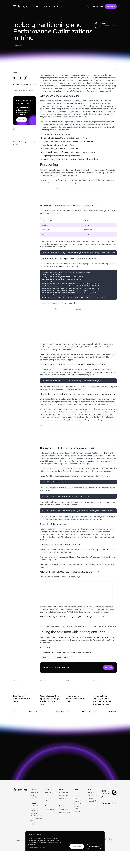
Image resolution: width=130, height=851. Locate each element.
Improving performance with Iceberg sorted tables (61, 156)
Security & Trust (78, 804)
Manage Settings (94, 846)
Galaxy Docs (91, 792)
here (69, 350)
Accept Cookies (77, 846)
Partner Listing (63, 809)
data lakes (103, 453)
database (60, 266)
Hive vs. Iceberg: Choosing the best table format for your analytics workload (70, 159)
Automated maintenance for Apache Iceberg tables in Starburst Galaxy (69, 152)
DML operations (102, 637)
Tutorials (90, 798)
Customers (77, 798)
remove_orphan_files (48, 607)
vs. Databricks (63, 795)
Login (101, 6)
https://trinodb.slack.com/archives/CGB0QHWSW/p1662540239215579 (66, 652)
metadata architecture (87, 111)
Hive (80, 103)
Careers (76, 795)
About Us (76, 792)
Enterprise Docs (92, 795)
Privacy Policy (16, 840)
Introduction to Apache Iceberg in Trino (57, 134)
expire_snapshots (46, 564)
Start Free (110, 6)
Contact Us (94, 6)
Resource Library (50, 792)
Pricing (59, 6)
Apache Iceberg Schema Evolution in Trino (58, 145)
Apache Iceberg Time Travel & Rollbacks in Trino (60, 149)
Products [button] (36, 6)
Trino (57, 78)
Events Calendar (50, 809)
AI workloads (58, 91)
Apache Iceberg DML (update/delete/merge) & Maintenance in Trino (68, 141)
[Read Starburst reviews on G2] (102, 797)
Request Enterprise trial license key (24, 90)
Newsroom (77, 801)
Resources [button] (52, 6)
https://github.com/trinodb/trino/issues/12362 (57, 657)
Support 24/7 (92, 801)
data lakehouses (67, 103)
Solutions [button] (44, 6)
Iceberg (43, 130)
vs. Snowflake (63, 792)
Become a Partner (64, 812)
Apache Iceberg (94, 78)
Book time (108, 667)
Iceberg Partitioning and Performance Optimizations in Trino (65, 138)
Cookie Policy (32, 844)
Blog (46, 795)
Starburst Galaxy (36, 792)
